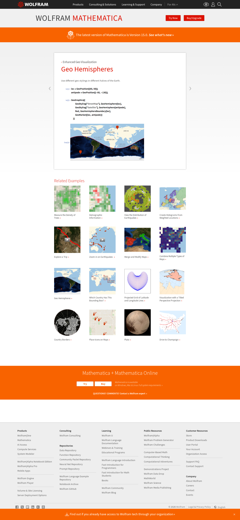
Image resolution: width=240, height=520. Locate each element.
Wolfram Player (25, 482)
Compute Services (26, 449)
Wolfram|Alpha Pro (27, 466)
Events (189, 494)
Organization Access (196, 453)
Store (189, 435)
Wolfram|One (24, 435)
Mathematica (24, 440)
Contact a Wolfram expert (132, 393)
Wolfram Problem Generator (159, 440)
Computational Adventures (158, 461)
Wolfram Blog (109, 492)
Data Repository (68, 450)
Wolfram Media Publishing (157, 487)
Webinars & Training (112, 447)
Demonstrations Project (156, 469)
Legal (191, 506)
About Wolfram (194, 481)
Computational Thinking (157, 456)
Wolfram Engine (25, 478)
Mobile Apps (23, 470)
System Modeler (25, 453)
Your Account (193, 449)
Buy (103, 384)
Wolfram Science (152, 482)
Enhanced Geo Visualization (80, 62)
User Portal (192, 444)
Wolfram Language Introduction (118, 460)
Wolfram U (107, 435)
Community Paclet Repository (75, 459)
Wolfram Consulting (70, 435)
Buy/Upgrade (194, 18)
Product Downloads (196, 440)
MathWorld (149, 478)
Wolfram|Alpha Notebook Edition (34, 461)
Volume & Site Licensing (29, 490)
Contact (190, 490)
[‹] (50, 67)
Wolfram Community (113, 488)
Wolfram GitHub (68, 488)
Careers (190, 485)
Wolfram (79, 18)
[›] (190, 67)
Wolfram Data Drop (154, 473)
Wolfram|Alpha (152, 435)
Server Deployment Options (32, 495)
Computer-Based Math (155, 452)
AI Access (22, 444)
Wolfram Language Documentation (111, 441)
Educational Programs (113, 452)
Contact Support (194, 466)
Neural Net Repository (71, 464)
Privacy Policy (203, 506)
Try (85, 384)
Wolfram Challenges (154, 444)
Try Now (173, 18)
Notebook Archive (69, 484)
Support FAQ (192, 461)
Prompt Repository (70, 468)
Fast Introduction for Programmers (113, 466)
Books (105, 480)
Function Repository (70, 454)
